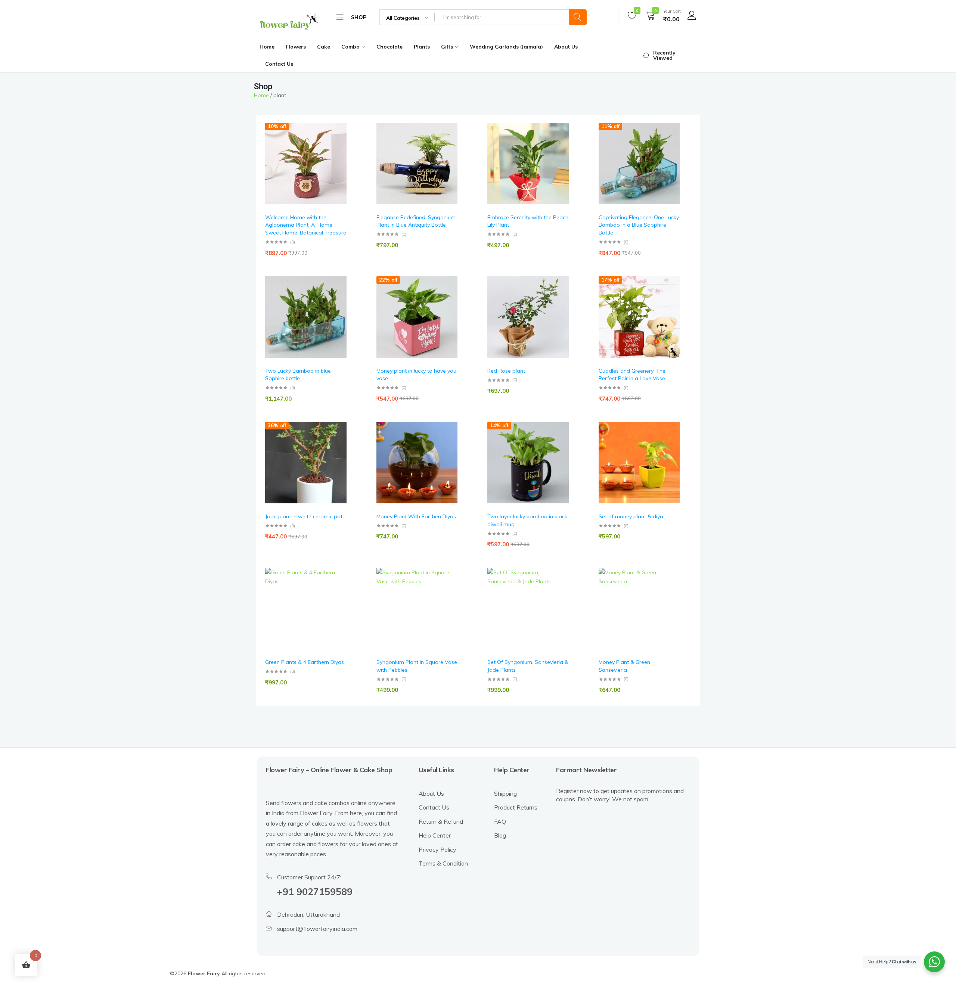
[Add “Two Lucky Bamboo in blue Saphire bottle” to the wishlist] (337, 298)
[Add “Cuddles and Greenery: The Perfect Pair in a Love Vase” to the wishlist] (670, 298)
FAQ (500, 821)
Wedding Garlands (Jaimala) (506, 46)
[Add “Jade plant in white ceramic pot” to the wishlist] (337, 444)
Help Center (435, 835)
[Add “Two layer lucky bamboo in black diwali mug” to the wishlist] (559, 444)
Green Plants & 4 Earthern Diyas (304, 662)
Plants (422, 46)
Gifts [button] (447, 46)
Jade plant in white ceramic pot (303, 516)
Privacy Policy (437, 849)
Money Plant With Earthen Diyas (416, 516)
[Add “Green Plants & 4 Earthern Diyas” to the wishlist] (337, 589)
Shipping (505, 793)
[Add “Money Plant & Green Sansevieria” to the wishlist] (670, 589)
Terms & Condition (443, 863)
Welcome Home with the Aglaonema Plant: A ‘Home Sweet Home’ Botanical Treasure (305, 225)
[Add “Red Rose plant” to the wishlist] (559, 298)
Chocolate (389, 46)
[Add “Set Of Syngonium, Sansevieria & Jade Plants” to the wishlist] (559, 589)
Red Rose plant (506, 370)
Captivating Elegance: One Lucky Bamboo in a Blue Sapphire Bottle (639, 225)
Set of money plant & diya (631, 516)
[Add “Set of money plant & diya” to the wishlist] (670, 444)
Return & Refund (441, 821)
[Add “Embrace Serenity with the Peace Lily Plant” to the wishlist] (559, 145)
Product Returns (515, 807)
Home (267, 46)
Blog (500, 835)
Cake (323, 46)
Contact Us (279, 63)
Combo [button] (350, 46)
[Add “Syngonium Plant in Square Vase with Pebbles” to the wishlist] (448, 589)
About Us (566, 46)
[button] (337, 164)
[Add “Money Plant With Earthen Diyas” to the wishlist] (448, 444)
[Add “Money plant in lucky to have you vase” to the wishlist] (448, 298)
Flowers (296, 46)
